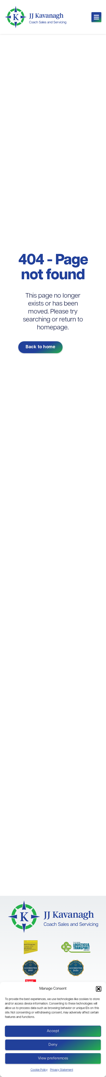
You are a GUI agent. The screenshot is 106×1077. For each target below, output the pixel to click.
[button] (98, 988)
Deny (53, 1045)
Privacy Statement (61, 1070)
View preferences (53, 1058)
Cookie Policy (39, 1070)
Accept (53, 1031)
